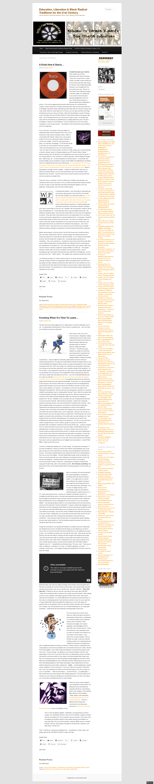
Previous (100, 580)
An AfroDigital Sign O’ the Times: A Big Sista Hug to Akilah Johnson (105, 375)
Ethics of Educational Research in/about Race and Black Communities (105, 504)
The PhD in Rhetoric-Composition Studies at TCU (87, 48)
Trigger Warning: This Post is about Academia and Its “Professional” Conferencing (106, 369)
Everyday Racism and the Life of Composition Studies (73, 304)
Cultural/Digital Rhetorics (105, 500)
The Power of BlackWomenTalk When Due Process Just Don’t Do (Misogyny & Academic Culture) (105, 258)
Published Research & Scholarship (90, 52)
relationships (79, 308)
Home (41, 48)
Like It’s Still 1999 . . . (104, 358)
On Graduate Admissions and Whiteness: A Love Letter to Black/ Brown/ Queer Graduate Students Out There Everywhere (106, 243)
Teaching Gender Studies (105, 536)
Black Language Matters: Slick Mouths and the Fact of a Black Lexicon (106, 354)
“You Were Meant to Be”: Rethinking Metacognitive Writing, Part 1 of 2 (105, 420)
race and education (55, 769)
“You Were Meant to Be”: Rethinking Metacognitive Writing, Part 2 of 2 (105, 399)
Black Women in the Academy (51, 304)
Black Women (46, 769)
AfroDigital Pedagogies (104, 472)
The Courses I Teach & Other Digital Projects (51, 52)
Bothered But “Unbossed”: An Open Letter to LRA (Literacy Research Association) (106, 251)
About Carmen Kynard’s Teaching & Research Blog (59, 48)
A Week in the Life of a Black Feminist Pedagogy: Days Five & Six (106, 269)
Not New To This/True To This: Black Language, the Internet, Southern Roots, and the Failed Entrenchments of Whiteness (106, 183)
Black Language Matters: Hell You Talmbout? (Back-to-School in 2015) (106, 405)
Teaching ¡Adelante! (103, 538)
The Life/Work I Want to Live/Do (81, 767)
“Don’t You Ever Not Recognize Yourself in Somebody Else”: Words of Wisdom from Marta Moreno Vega (105, 329)
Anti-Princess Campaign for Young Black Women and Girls (105, 479)
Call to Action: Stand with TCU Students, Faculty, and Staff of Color (106, 217)
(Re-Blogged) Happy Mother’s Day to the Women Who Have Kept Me (106, 433)
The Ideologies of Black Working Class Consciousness (104, 547)
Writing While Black (103, 564)
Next (113, 580)
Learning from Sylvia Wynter (106, 515)
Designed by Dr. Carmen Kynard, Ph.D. (77, 778)
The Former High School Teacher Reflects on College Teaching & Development (105, 393)
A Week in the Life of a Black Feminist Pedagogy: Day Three (106, 279)
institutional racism (81, 306)
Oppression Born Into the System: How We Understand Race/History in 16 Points (106, 380)
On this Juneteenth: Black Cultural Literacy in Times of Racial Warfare (106, 410)
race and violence (65, 769)
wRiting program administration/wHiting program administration (55, 306)
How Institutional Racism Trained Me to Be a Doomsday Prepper (106, 345)
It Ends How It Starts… (51, 64)
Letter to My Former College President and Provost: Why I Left (106, 222)
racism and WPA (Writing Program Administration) (62, 308)
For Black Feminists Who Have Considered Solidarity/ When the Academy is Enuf (105, 211)
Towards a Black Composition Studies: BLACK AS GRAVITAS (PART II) (106, 200)
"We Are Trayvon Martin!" (50, 767)
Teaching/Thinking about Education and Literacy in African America (105, 541)
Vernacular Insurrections (72, 52)
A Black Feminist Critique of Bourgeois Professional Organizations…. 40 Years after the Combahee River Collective (106, 309)
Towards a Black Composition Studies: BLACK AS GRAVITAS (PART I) (106, 205)
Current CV (105, 52)
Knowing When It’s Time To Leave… (58, 317)
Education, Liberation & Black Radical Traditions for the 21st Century (63, 10)
